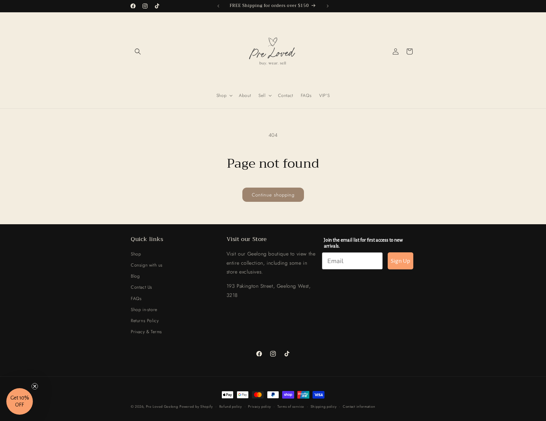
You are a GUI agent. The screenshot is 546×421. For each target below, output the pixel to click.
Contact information (359, 406)
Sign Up (400, 261)
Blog (135, 276)
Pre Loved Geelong (162, 406)
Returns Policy (145, 320)
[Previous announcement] (218, 6)
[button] (138, 51)
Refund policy (230, 406)
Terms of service (290, 406)
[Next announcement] (328, 6)
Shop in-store (144, 309)
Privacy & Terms (146, 331)
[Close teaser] (35, 386)
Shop (136, 253)
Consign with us (147, 265)
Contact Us (141, 287)
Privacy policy (259, 406)
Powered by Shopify (196, 406)
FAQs (136, 298)
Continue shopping (273, 194)
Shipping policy (324, 406)
